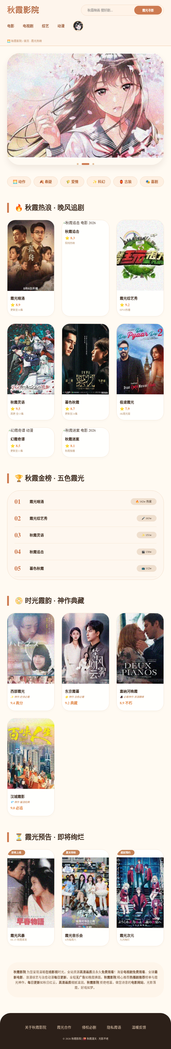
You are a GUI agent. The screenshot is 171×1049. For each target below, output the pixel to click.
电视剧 (28, 25)
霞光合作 (64, 1027)
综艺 (45, 25)
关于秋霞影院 (35, 1027)
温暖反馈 (139, 1027)
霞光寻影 (148, 10)
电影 (10, 25)
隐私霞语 (114, 1027)
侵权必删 (89, 1027)
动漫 (61, 25)
